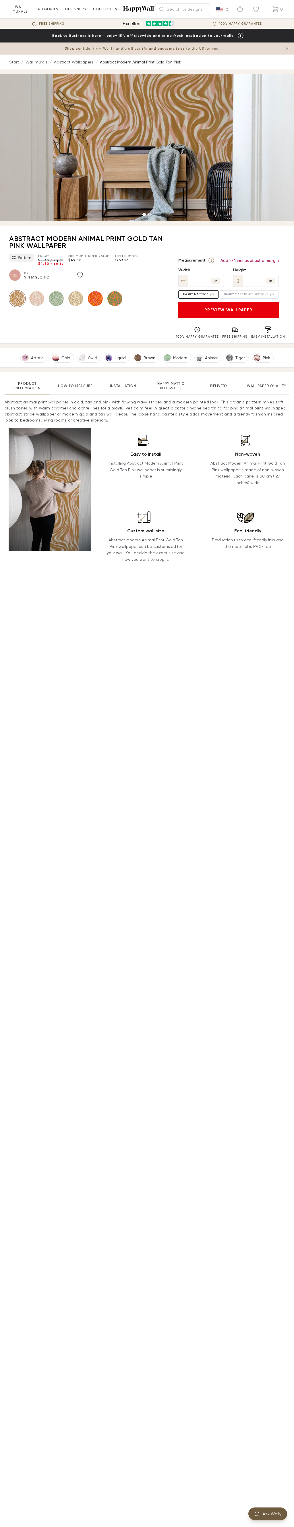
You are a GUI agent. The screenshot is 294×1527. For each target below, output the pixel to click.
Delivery (219, 386)
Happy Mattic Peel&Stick (171, 385)
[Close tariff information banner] (287, 48)
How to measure (75, 386)
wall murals (20, 9)
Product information (27, 385)
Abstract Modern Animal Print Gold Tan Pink (140, 62)
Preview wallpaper (228, 310)
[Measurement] (211, 260)
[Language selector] (222, 9)
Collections (106, 9)
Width (184, 270)
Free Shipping (52, 23)
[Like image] (80, 275)
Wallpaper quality (266, 386)
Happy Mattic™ (195, 294)
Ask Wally (272, 1513)
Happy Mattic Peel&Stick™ (246, 294)
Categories (46, 9)
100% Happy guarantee (240, 23)
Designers (75, 9)
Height (239, 270)
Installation (123, 386)
